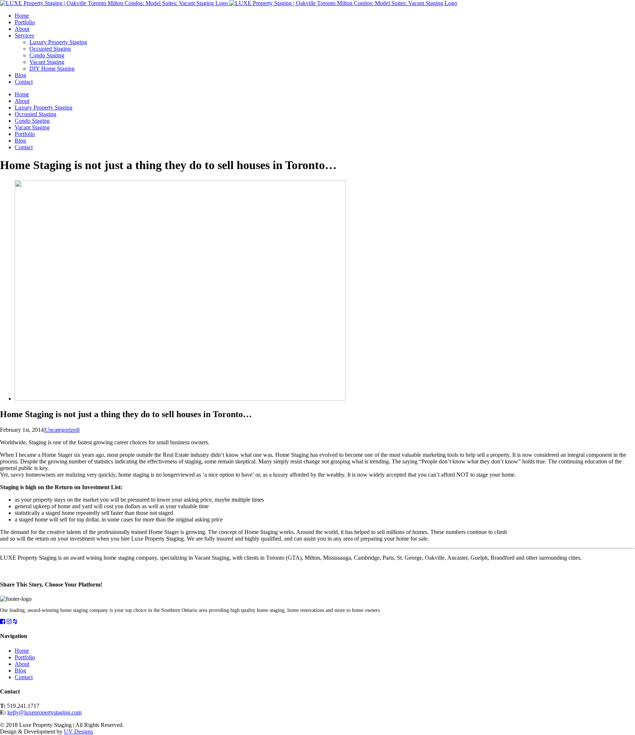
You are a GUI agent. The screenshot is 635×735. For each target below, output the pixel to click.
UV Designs (78, 731)
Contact (24, 677)
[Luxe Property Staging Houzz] (15, 622)
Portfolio (25, 657)
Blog (20, 670)
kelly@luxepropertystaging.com (44, 712)
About (22, 664)
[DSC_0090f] (180, 398)
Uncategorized (62, 430)
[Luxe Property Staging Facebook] (2, 622)
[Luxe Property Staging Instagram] (9, 622)
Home (22, 651)
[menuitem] (325, 15)
